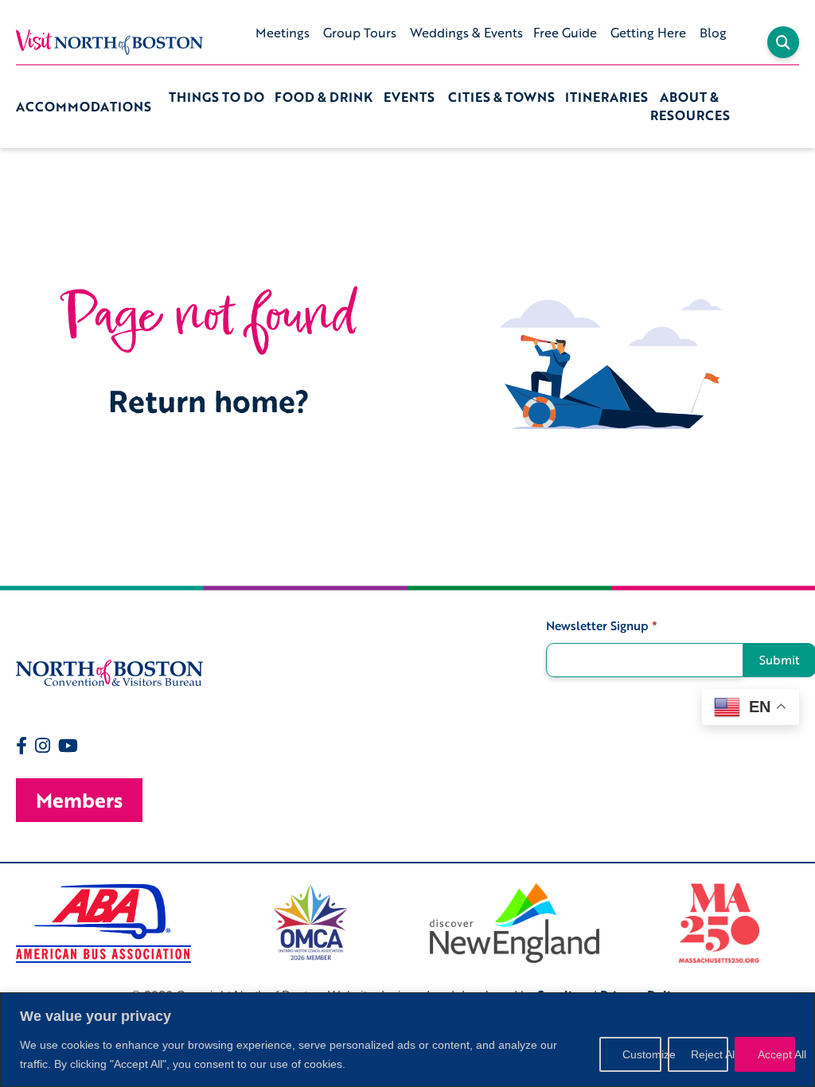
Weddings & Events (466, 32)
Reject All (709, 1054)
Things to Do (216, 97)
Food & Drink (323, 97)
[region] (407, 1039)
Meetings (282, 32)
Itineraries (606, 97)
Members (79, 800)
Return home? (209, 400)
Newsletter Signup (601, 626)
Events (409, 97)
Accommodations (83, 106)
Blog (713, 32)
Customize (641, 1054)
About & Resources (690, 106)
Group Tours (359, 32)
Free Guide (565, 32)
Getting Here (648, 32)
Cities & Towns (501, 97)
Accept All (776, 1054)
